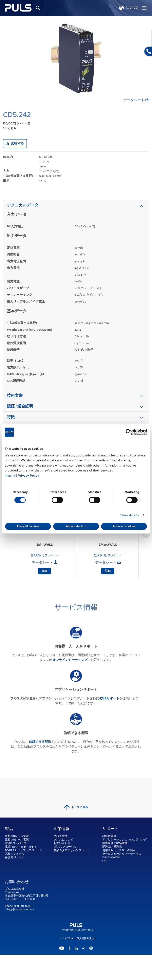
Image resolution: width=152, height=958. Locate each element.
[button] (128, 8)
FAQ (104, 861)
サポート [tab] (110, 829)
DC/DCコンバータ (15, 843)
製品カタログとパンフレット (72, 850)
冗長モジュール (14, 854)
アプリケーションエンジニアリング (124, 839)
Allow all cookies (124, 526)
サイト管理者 (66, 938)
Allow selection (76, 526)
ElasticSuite (91, 956)
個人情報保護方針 (86, 938)
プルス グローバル (65, 847)
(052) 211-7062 (22, 906)
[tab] (76, 205)
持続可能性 (60, 836)
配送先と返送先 (112, 847)
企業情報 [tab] (61, 829)
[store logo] (18, 8)
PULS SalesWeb (111, 857)
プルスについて (63, 839)
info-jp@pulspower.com (19, 909)
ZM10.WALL (108, 545)
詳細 (44, 571)
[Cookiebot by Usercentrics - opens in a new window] (130, 432)
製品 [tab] (9, 829)
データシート (134, 100)
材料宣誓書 (109, 836)
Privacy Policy (28, 476)
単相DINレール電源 (17, 836)
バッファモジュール (29, 850)
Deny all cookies (28, 526)
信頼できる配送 (39, 742)
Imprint (10, 476)
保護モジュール (14, 857)
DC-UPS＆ (11, 850)
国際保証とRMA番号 (114, 843)
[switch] (57, 500)
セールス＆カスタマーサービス (121, 854)
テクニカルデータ (23, 206)
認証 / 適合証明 (20, 407)
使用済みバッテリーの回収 (119, 850)
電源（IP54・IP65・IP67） (21, 847)
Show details (129, 515)
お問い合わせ (62, 843)
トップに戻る (79, 807)
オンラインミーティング (70, 660)
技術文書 (15, 396)
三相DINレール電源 (17, 839)
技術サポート (109, 698)
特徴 (11, 417)
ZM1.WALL (44, 545)
